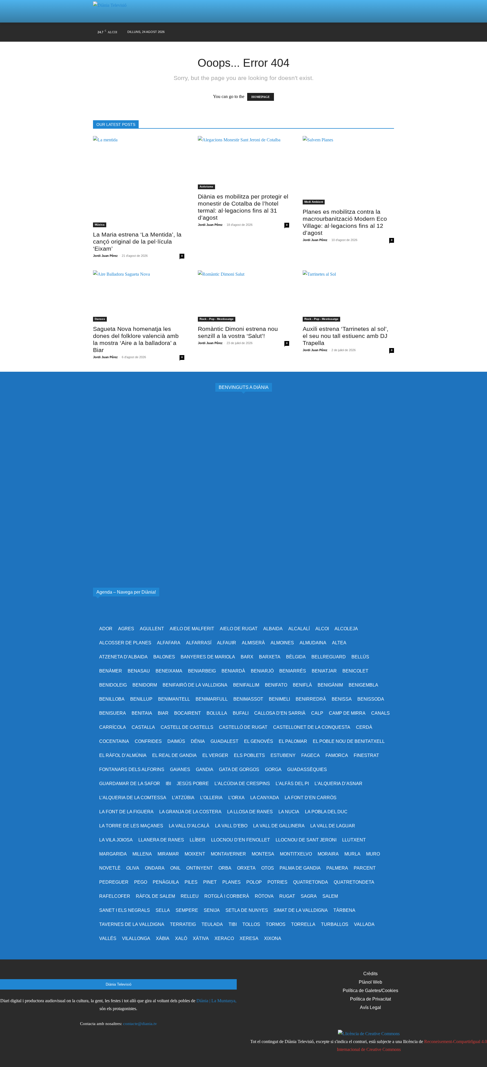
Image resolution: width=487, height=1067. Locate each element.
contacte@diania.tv (140, 1023)
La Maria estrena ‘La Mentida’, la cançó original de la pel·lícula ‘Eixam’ (137, 241)
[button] (382, 11)
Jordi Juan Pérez (105, 255)
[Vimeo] (346, 32)
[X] (335, 32)
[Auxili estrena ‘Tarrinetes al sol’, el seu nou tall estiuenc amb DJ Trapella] (348, 296)
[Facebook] (314, 32)
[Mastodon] (379, 32)
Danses (100, 318)
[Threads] (389, 32)
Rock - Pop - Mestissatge (217, 318)
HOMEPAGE (260, 97)
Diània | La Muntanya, (216, 1000)
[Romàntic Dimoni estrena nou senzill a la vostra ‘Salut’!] (243, 296)
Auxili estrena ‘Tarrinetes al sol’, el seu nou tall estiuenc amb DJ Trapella (345, 336)
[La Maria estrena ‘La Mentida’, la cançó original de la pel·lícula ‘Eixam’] (138, 181)
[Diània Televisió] (112, 11)
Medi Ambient (313, 201)
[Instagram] (325, 32)
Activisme (206, 186)
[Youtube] (357, 32)
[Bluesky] (368, 32)
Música (100, 224)
